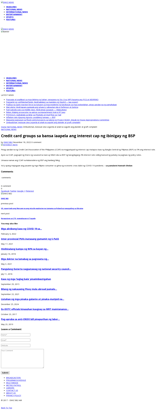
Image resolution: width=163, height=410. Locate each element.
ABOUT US (11, 393)
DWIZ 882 (8, 142)
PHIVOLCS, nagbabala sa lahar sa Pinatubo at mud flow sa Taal (33, 114)
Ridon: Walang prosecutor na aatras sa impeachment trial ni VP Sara (35, 112)
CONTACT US (12, 390)
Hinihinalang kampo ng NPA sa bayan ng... (24, 248)
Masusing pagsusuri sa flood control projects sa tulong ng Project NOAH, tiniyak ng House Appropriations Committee (57, 120)
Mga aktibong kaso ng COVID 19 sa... (21, 228)
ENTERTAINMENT (14, 14)
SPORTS (9, 17)
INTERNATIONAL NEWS (17, 12)
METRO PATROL (13, 385)
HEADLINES (11, 6)
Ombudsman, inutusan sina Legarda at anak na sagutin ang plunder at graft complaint (43, 122)
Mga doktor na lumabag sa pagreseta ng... (25, 258)
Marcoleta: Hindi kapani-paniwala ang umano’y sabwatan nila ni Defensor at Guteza (42, 107)
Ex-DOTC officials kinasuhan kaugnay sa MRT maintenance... (35, 309)
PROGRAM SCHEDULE (16, 380)
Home (3, 127)
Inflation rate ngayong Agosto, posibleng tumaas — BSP (31, 117)
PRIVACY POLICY (13, 395)
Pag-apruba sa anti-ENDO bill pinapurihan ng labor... (30, 319)
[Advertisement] (81, 57)
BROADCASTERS (13, 377)
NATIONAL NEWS (14, 9)
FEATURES (10, 19)
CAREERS (10, 387)
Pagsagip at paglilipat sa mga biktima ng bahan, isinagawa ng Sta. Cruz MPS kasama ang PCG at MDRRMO (52, 99)
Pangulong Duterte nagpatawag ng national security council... (36, 268)
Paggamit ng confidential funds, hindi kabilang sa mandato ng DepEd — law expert (42, 102)
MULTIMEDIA (12, 382)
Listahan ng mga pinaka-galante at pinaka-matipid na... (32, 299)
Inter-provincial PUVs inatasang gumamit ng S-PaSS (30, 238)
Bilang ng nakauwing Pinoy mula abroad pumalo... (29, 289)
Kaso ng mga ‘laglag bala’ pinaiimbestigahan (26, 279)
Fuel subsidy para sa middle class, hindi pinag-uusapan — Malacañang (36, 109)
